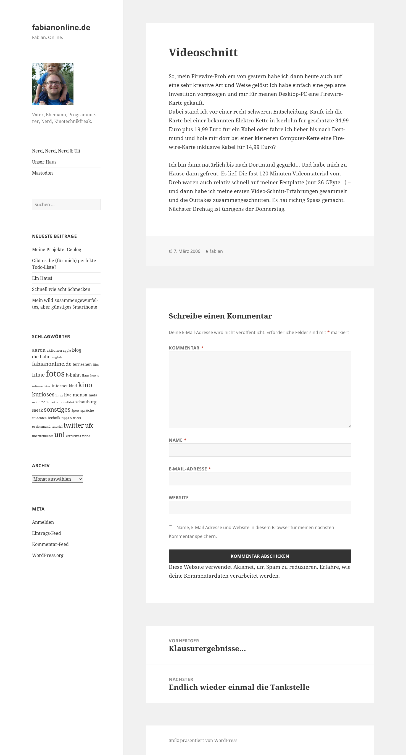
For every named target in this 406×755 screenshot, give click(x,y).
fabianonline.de (61, 27)
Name (178, 440)
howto (94, 375)
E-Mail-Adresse (190, 469)
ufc (89, 425)
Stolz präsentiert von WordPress (203, 740)
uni (59, 434)
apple (67, 350)
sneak (37, 410)
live (68, 395)
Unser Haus (44, 162)
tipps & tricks (71, 418)
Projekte (52, 402)
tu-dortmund (41, 426)
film (96, 365)
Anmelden (43, 522)
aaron (39, 350)
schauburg (85, 401)
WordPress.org (48, 555)
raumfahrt (66, 402)
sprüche (87, 410)
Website (179, 497)
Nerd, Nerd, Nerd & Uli (56, 151)
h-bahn (73, 375)
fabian (216, 251)
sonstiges (57, 409)
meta (93, 395)
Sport (75, 410)
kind (73, 385)
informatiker (41, 386)
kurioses (43, 394)
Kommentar (186, 348)
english (57, 357)
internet (60, 385)
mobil (36, 402)
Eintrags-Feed (46, 533)
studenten (39, 418)
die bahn (41, 357)
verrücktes (73, 436)
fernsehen (82, 364)
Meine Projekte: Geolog (56, 249)
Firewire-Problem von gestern (228, 76)
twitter (74, 425)
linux (59, 395)
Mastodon (42, 173)
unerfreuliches (42, 436)
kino (85, 384)
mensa (80, 394)
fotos (55, 373)
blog (76, 350)
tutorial (57, 426)
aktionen (54, 350)
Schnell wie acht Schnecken (61, 289)
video (86, 436)
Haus (85, 375)
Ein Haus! (42, 278)
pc (43, 401)
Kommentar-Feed (50, 544)
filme (38, 374)
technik (54, 417)
